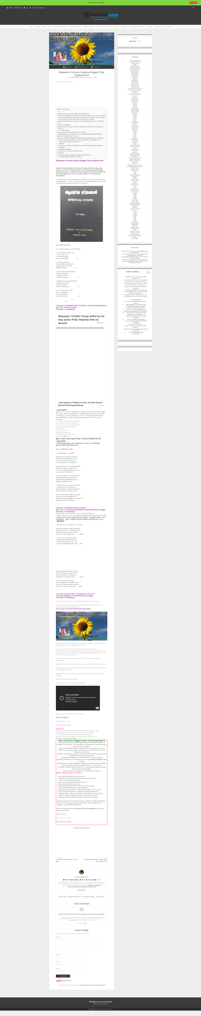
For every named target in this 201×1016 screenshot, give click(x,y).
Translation (135, 211)
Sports (134, 193)
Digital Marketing (135, 100)
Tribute (135, 216)
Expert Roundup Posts (59, 26)
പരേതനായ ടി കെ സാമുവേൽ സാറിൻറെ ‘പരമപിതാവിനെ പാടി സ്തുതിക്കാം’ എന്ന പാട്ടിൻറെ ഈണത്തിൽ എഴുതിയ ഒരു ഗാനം (79, 140)
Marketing (134, 156)
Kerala (134, 148)
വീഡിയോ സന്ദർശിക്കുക (64, 125)
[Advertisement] (81, 96)
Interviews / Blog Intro (138, 26)
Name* (58, 954)
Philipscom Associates (100, 1001)
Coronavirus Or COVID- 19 (135, 94)
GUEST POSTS (135, 129)
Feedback (135, 117)
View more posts (82, 890)
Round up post (134, 183)
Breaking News (134, 83)
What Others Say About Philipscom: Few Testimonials (134, 259)
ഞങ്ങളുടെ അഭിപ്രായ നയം (98, 759)
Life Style (135, 151)
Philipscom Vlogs (94, 731)
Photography (168, 26)
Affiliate (135, 64)
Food (135, 118)
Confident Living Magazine (135, 90)
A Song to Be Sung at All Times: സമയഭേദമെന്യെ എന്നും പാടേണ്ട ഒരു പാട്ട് (134, 251)
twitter (134, 217)
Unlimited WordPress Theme (95, 1009)
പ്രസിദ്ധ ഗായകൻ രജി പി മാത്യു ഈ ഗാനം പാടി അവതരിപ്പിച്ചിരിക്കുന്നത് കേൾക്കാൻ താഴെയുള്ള (80, 146)
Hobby (134, 134)
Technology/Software (74, 26)
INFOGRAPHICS (158, 26)
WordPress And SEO (135, 231)
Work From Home (135, 234)
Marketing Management (135, 158)
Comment (58, 937)
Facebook (90, 885)
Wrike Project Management (134, 235)
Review (135, 182)
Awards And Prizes (134, 70)
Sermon (135, 187)
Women (135, 230)
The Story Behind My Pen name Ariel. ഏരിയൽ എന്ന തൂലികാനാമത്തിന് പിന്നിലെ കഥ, (134, 254)
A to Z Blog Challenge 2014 (135, 62)
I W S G (135, 135)
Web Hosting (135, 224)
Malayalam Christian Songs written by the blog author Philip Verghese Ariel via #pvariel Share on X (80, 127)
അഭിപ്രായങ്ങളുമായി (89, 808)
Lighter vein (135, 152)
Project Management (135, 175)
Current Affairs (134, 97)
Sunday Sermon (135, 201)
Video (134, 218)
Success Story (135, 200)
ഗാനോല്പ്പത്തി (87, 515)
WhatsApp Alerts (135, 228)
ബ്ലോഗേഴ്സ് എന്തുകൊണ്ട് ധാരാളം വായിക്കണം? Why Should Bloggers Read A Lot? (134, 261)
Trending (135, 214)
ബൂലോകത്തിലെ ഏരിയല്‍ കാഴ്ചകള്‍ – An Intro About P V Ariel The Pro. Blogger (134, 257)
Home (31, 26)
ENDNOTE (61, 153)
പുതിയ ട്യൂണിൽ (64, 130)
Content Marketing (134, 93)
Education (135, 105)
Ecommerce (135, 103)
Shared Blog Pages (134, 189)
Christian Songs (62, 896)
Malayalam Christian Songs (74, 896)
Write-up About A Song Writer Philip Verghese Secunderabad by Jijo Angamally (81, 914)
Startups (135, 194)
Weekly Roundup (135, 227)
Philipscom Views (135, 169)
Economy (135, 104)
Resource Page (135, 180)
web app (135, 221)
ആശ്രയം (61, 143)
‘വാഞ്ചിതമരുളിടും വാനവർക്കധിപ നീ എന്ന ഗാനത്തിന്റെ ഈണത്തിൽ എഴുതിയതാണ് (80, 134)
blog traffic (134, 77)
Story (135, 196)
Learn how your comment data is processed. (92, 985)
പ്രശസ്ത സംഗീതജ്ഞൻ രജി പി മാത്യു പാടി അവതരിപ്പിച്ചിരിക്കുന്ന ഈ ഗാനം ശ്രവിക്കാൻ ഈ (81, 122)
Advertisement (134, 63)
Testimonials (135, 206)
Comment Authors (88, 26)
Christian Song (83, 77)
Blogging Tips (135, 80)
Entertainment (135, 111)
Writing (135, 237)
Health (134, 132)
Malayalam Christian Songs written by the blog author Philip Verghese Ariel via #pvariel (81, 319)
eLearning (134, 107)
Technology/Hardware (135, 203)
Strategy (135, 199)
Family (134, 115)
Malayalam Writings (105, 26)
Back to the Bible (135, 71)
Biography (134, 74)
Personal (149, 26)
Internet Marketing (134, 145)
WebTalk (135, 225)
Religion (44, 26)
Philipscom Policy (135, 168)
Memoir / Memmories (135, 159)
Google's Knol (135, 125)
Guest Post (116, 26)
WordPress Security (135, 233)
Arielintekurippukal (134, 67)
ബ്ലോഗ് (80, 808)
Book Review (135, 81)
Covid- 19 (135, 95)
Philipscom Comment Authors (135, 165)
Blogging (37, 26)
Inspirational (135, 141)
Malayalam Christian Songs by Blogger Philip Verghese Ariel (73, 113)
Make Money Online (135, 153)
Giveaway (134, 121)
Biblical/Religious (75, 77)
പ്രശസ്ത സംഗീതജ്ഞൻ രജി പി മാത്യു (68, 136)
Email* (58, 961)
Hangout (135, 131)
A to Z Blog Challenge (135, 60)
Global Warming (135, 122)
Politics (135, 173)
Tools (135, 210)
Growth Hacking (135, 127)
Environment (135, 112)
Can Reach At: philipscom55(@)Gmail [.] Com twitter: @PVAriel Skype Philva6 (84, 886)
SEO (97, 26)
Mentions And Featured (134, 160)
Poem (95, 77)
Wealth (135, 220)
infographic (135, 138)
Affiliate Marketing (135, 66)
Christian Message (134, 86)
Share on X (100, 322)
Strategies (134, 197)
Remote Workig (135, 179)
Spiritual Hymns (100, 896)
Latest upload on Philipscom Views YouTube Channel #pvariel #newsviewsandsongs (80, 403)
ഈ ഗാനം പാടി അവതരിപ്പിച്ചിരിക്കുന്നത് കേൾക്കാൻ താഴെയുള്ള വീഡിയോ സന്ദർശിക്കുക (81, 138)
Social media (135, 190)
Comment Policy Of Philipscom (135, 88)
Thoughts (135, 207)
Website (58, 968)
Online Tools (135, 162)
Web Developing (135, 223)
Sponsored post (135, 192)
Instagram (134, 142)
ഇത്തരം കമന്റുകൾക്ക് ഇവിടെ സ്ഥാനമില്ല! (71, 156)
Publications (135, 176)
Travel (134, 213)
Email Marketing (135, 108)
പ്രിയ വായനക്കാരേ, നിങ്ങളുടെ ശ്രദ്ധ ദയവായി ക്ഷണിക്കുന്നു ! (74, 155)
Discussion (134, 101)
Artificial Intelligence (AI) (134, 69)
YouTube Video (135, 238)
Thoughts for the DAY (135, 209)
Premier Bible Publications (89, 896)
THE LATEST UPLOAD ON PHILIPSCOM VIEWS (70, 151)
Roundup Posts (135, 184)
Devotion (135, 98)
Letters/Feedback (135, 149)
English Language (135, 110)
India (50, 26)
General (135, 119)
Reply (85, 923)
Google (135, 124)
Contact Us (134, 91)
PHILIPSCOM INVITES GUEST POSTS (135, 166)
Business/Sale (126, 26)
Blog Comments (135, 76)
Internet (135, 144)
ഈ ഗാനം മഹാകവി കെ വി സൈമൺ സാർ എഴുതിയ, (72, 132)
